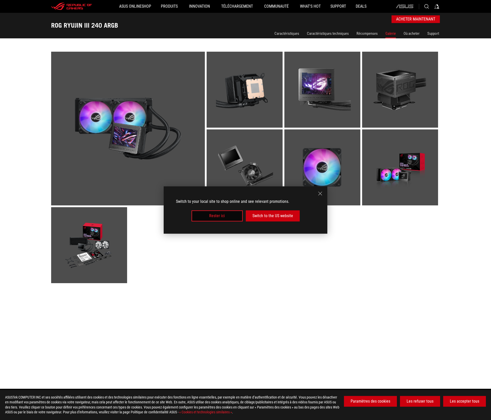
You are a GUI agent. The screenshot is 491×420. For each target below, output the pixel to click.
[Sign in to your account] (437, 6)
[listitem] (129, 129)
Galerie (390, 33)
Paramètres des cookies (370, 401)
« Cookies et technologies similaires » (205, 412)
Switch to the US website (272, 215)
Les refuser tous (420, 401)
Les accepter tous (464, 401)
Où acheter (412, 33)
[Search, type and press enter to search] (426, 6)
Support (433, 33)
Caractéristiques (286, 33)
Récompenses (367, 33)
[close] (320, 194)
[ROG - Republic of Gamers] (71, 6)
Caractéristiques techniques (328, 33)
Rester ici (217, 215)
